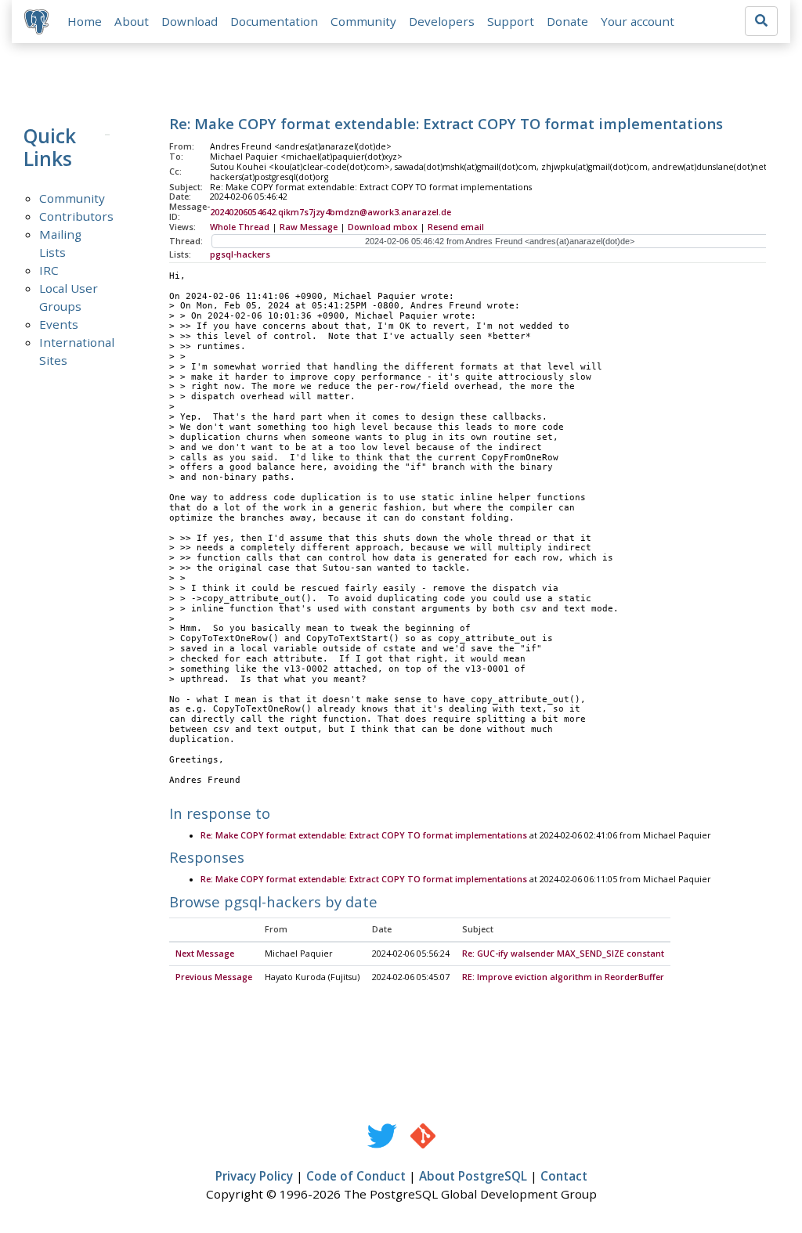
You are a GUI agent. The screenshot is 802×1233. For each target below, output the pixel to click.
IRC (49, 270)
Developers (442, 21)
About (131, 21)
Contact (563, 1176)
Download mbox (382, 227)
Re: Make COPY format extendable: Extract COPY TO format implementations (363, 835)
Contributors (76, 216)
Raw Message (309, 227)
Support (510, 21)
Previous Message (213, 977)
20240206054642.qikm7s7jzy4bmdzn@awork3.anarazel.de (330, 212)
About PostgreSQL (473, 1176)
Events (58, 324)
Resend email (456, 227)
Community (363, 21)
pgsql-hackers (240, 254)
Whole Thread (239, 227)
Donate (567, 21)
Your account (637, 21)
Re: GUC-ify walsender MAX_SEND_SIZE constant (563, 953)
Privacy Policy (254, 1176)
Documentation (274, 21)
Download (189, 21)
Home (84, 21)
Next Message (204, 953)
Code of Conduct (356, 1176)
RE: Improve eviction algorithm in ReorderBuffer (563, 977)
